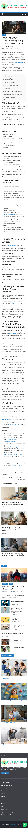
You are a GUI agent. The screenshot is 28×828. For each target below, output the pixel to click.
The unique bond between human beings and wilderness (17, 648)
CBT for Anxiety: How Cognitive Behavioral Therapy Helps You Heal (12, 503)
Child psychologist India (6, 790)
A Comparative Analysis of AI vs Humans (17, 602)
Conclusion (6, 99)
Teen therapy (4, 788)
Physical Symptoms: (10, 81)
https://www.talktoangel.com (11, 460)
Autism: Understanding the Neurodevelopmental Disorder (12, 634)
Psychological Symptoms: (11, 82)
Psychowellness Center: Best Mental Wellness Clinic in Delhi (14, 95)
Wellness (10, 583)
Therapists (3, 779)
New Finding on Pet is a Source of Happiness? (13, 587)
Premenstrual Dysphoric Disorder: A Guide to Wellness (14, 473)
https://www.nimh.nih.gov (11, 441)
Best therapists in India (6, 777)
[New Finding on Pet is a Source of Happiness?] (14, 575)
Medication (8, 88)
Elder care (3, 793)
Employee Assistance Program (7, 812)
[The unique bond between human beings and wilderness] (5, 649)
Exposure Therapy (9, 87)
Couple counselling (5, 782)
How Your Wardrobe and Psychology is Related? (16, 641)
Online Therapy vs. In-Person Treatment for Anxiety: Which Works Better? (13, 529)
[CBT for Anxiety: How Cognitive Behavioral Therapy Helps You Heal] (14, 487)
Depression (3, 803)
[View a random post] (25, 14)
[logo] (14, 759)
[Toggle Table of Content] (22, 76)
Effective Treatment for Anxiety (11, 85)
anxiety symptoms (16, 128)
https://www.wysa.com (17, 465)
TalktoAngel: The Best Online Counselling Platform (13, 92)
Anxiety (4, 34)
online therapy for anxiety (13, 424)
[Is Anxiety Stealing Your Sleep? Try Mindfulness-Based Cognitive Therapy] (14, 539)
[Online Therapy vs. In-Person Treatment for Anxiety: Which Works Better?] (14, 512)
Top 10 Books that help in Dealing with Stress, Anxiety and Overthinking (18, 626)
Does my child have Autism (9, 722)
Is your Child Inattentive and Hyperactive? (12, 700)
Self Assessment (4, 796)
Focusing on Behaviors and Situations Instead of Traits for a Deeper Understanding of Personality (18, 610)
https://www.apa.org (12, 447)
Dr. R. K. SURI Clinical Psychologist (16, 48)
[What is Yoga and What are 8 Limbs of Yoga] (5, 620)
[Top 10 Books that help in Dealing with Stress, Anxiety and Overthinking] (5, 627)
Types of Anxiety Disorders (10, 84)
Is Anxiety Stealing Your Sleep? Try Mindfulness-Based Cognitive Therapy (13, 554)
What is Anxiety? (7, 78)
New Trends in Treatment (9, 97)
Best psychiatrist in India (6, 785)
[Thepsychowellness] (2, 14)
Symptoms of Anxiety (8, 79)
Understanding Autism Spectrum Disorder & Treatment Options (14, 478)
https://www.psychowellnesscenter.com (13, 454)
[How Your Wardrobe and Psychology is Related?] (5, 642)
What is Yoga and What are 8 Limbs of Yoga (17, 618)
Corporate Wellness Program (7, 814)
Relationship (5, 583)
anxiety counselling (19, 62)
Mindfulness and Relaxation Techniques (13, 89)
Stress (4, 744)
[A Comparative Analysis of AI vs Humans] (5, 603)
